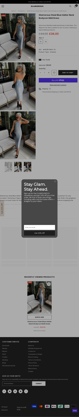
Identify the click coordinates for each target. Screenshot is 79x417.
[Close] (55, 181)
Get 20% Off (39, 233)
